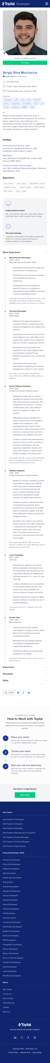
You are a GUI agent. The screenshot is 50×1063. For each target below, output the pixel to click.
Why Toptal (7, 989)
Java (22, 100)
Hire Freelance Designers (13, 823)
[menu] (46, 4)
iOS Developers (9, 913)
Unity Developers (10, 971)
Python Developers (10, 949)
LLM (16, 100)
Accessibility (37, 1052)
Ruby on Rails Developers (13, 958)
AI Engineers (8, 882)
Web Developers (9, 873)
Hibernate (37, 100)
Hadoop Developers (11, 908)
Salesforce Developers (12, 962)
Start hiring (25, 795)
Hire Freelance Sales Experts (14, 846)
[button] (25, 252)
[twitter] (18, 692)
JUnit (36, 103)
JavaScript (15, 107)
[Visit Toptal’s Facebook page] (28, 1037)
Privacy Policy (13, 1052)
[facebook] (23, 692)
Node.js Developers (11, 935)
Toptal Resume (9, 1002)
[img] (15, 76)
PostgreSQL (27, 103)
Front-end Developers (11, 864)
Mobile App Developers (12, 877)
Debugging (7, 100)
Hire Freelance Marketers (13, 828)
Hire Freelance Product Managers (16, 841)
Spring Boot (15, 103)
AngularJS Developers (12, 891)
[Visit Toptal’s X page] (21, 1037)
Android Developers (11, 886)
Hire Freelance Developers (13, 819)
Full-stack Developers (11, 859)
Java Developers (9, 917)
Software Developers (11, 868)
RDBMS (24, 107)
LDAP (32, 107)
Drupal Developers (10, 900)
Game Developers (10, 904)
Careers (6, 1007)
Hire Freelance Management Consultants (19, 832)
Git (42, 103)
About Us (6, 1011)
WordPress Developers (12, 975)
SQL (29, 100)
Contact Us (7, 994)
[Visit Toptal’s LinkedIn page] (15, 1037)
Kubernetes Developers (12, 926)
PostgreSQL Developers (12, 944)
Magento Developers (11, 931)
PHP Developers (9, 940)
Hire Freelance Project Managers (16, 837)
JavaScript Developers (12, 922)
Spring (6, 103)
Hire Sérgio (25, 63)
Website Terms (25, 1052)
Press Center (8, 998)
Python (6, 107)
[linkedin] (29, 692)
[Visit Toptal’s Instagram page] (34, 1037)
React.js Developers (11, 953)
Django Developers (10, 895)
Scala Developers (10, 966)
